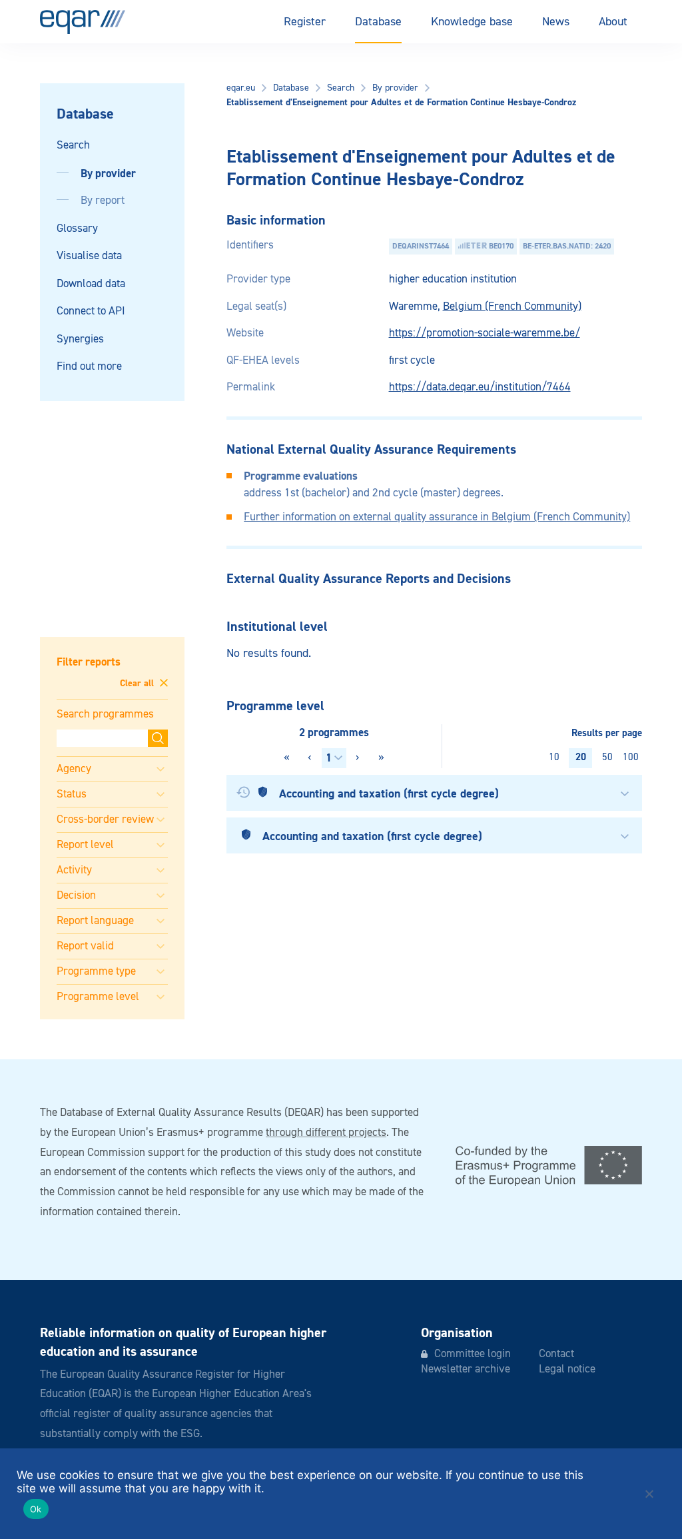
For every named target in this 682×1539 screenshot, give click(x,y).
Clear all (138, 684)
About (613, 22)
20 (580, 757)
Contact (556, 1354)
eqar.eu (240, 88)
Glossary (77, 229)
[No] (648, 1493)
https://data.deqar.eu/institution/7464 (480, 387)
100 (631, 757)
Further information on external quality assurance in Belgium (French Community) (437, 517)
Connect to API (91, 311)
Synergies (80, 339)
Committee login (472, 1354)
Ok (36, 1509)
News (555, 22)
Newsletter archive (465, 1369)
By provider (108, 174)
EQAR (82, 22)
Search (73, 145)
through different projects (326, 1133)
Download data (91, 284)
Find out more (89, 366)
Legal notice (567, 1369)
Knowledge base (472, 22)
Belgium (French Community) (512, 306)
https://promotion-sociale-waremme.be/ (484, 333)
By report (103, 201)
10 (554, 757)
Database (378, 22)
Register (305, 22)
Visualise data (89, 256)
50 (607, 757)
